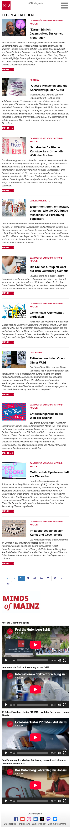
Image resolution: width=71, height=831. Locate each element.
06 (55, 578)
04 (41, 578)
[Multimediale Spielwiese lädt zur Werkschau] (15, 472)
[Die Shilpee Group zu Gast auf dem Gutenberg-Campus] (15, 266)
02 (28, 578)
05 (48, 578)
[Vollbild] (65, 660)
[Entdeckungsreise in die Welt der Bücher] (15, 413)
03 (34, 578)
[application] (35, 645)
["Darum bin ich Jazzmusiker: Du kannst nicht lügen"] (15, 29)
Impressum (24, 824)
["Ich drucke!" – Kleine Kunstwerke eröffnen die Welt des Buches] (15, 147)
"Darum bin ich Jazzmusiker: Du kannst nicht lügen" (46, 33)
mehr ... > (8, 69)
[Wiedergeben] (6, 660)
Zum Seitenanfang (57, 824)
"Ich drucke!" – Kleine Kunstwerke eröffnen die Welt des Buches (46, 151)
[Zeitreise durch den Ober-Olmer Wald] (15, 361)
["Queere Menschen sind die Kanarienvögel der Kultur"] (15, 88)
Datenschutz (10, 824)
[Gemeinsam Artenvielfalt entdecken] (15, 312)
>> (8, 584)
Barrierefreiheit (39, 824)
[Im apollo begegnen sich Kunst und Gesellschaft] (15, 530)
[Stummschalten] (59, 660)
